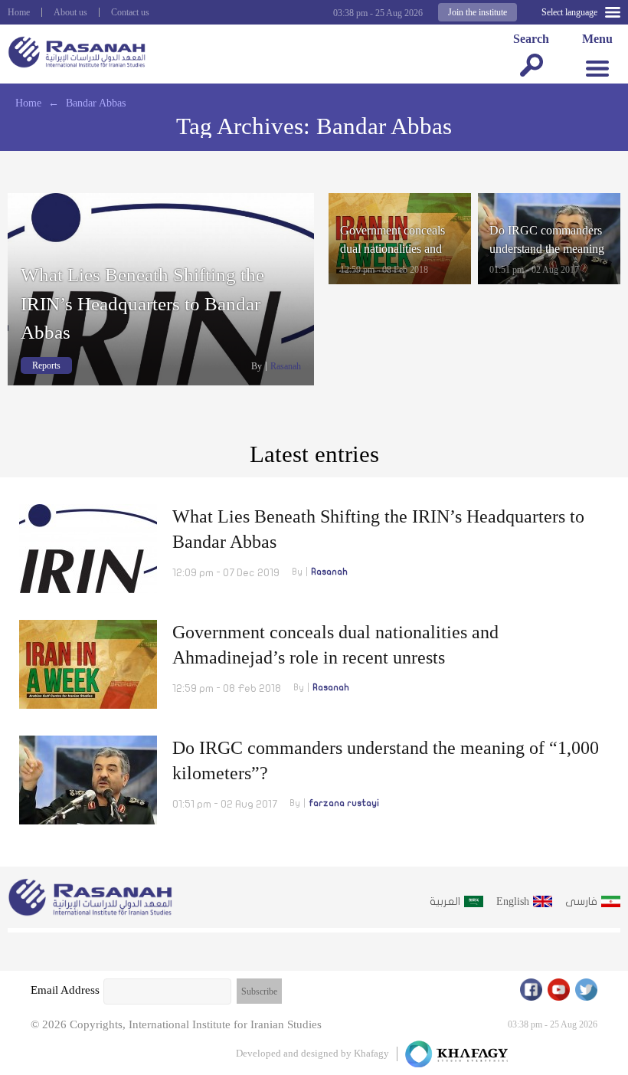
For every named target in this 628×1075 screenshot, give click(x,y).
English (512, 901)
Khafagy (371, 1053)
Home (19, 12)
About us (70, 12)
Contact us (130, 12)
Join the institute (477, 12)
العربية (445, 901)
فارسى (581, 901)
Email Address (65, 990)
